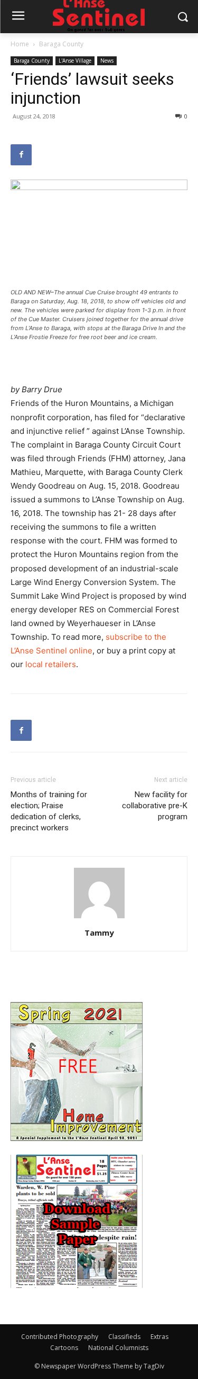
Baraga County (61, 43)
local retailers (50, 664)
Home (20, 43)
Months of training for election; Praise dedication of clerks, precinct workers (49, 811)
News (107, 60)
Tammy (99, 932)
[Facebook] (21, 154)
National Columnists (118, 1347)
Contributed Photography (59, 1336)
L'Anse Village (75, 60)
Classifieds (124, 1336)
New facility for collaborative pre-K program (154, 805)
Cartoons (64, 1347)
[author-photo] (99, 918)
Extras (159, 1336)
